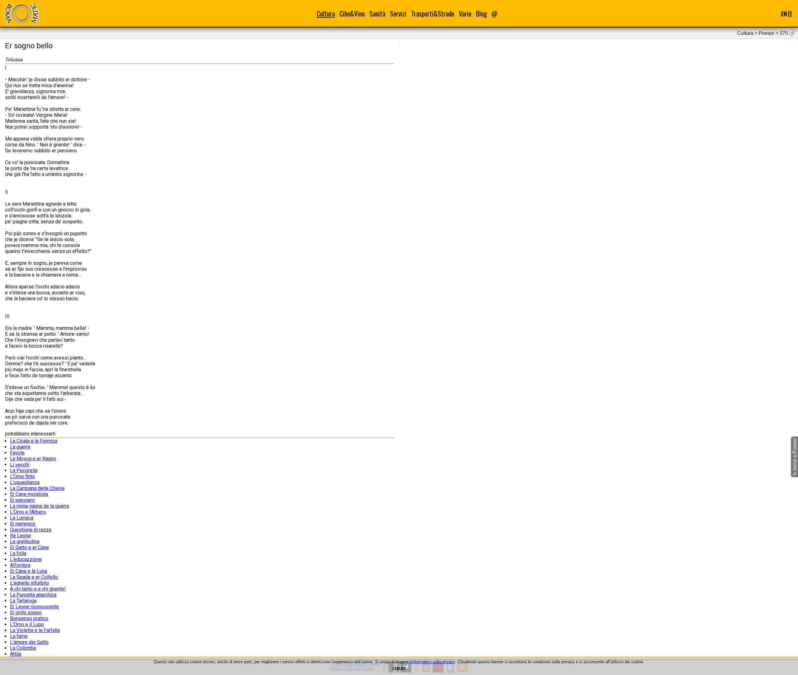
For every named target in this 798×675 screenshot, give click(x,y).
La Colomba (23, 648)
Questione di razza (30, 530)
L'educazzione (26, 559)
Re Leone (20, 536)
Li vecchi (19, 465)
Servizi (398, 13)
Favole (17, 453)
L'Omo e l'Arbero (28, 512)
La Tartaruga (23, 601)
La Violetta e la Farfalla (35, 630)
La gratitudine (25, 541)
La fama (18, 636)
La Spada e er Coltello (34, 577)
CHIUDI (399, 668)
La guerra (20, 447)
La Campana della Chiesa (37, 488)
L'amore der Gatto (29, 642)
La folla (18, 553)
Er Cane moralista (29, 494)
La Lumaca (21, 518)
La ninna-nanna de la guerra (39, 506)
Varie (465, 13)
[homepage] (21, 13)
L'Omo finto (22, 476)
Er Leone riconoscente (34, 607)
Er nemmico (23, 524)
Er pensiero (22, 500)
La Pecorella (23, 470)
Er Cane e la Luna (28, 571)
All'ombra (20, 565)
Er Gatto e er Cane (29, 547)
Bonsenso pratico (29, 618)
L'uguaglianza (25, 482)
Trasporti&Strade (432, 13)
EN (784, 13)
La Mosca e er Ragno (33, 459)
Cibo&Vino (352, 13)
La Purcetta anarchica (33, 595)
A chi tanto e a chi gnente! (38, 589)
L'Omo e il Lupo (27, 624)
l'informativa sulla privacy (432, 661)
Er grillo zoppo (26, 613)
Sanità (377, 13)
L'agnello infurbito (29, 583)
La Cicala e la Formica (33, 441)
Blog (481, 13)
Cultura (326, 13)
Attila (15, 654)
